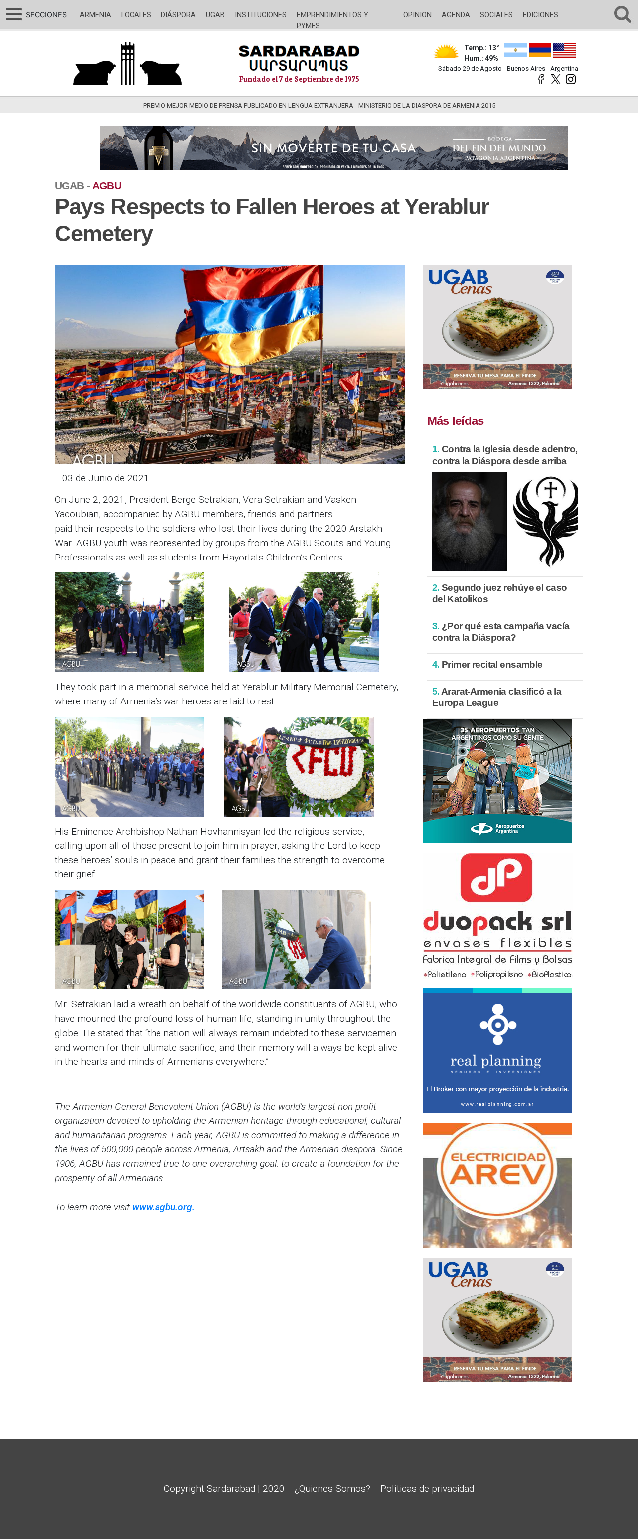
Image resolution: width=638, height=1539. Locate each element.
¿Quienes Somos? (332, 1488)
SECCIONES (45, 14)
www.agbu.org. (163, 1207)
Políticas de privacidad (427, 1488)
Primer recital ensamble (487, 664)
